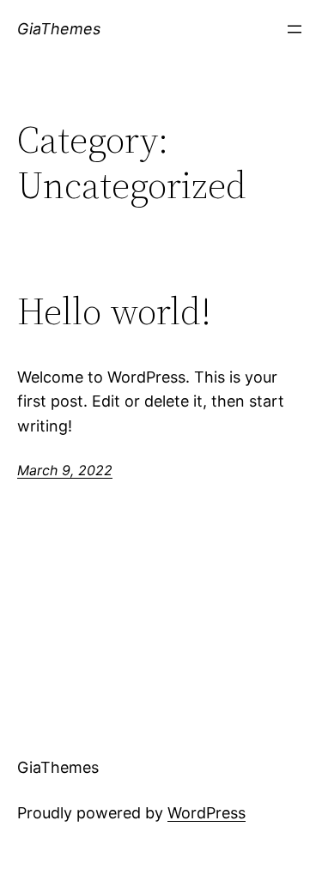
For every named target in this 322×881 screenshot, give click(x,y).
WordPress (206, 813)
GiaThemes (58, 29)
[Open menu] (294, 29)
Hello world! (114, 312)
